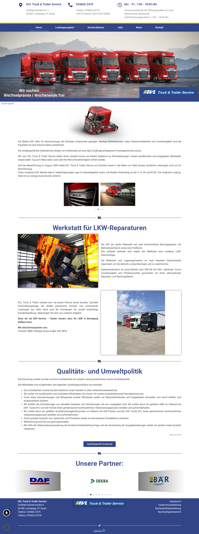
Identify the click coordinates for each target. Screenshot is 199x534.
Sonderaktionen (96, 27)
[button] (61, 195)
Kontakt (159, 27)
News (139, 27)
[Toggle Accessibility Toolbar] (6, 512)
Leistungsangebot (64, 27)
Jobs (120, 27)
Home (39, 27)
